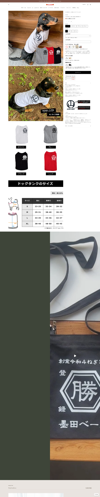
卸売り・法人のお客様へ (69, 125)
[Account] (88, 4)
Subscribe (89, 488)
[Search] (8, 4)
